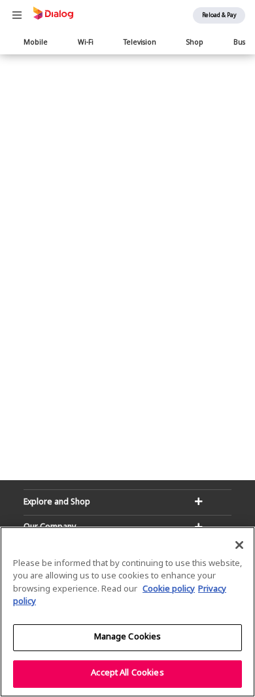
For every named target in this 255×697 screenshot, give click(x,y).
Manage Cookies (128, 637)
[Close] (239, 545)
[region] (127, 612)
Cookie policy (169, 589)
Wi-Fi (86, 43)
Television (140, 43)
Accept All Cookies (127, 673)
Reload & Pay (219, 15)
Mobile (36, 43)
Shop (194, 43)
